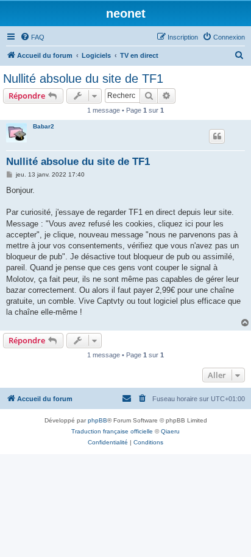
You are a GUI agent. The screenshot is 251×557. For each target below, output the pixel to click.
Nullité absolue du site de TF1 (83, 78)
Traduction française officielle (112, 431)
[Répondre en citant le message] (217, 136)
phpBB (97, 420)
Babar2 (43, 126)
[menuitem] (32, 37)
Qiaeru (170, 431)
